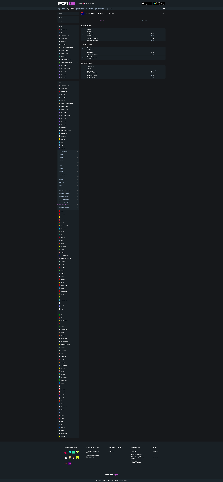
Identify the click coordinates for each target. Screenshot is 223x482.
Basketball (81, 8)
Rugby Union (101, 8)
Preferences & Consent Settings (136, 461)
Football (63, 8)
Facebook (155, 451)
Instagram (156, 457)
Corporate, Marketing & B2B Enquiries (92, 456)
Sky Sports (111, 451)
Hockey (91, 8)
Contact (133, 451)
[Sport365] (66, 3)
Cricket (111, 8)
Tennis (72, 8)
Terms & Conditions (136, 454)
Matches (144, 20)
